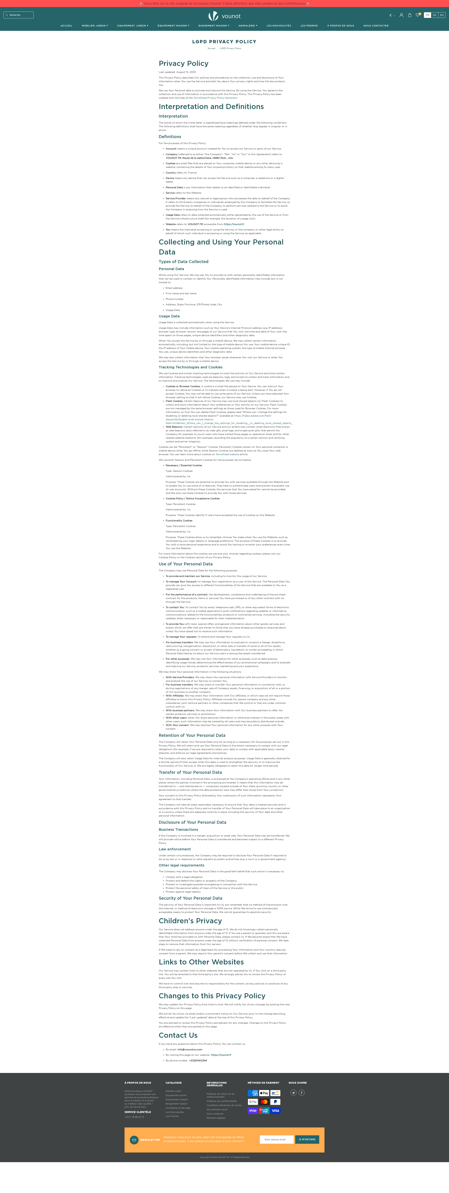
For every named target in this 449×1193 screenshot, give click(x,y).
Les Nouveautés (279, 25)
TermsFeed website (227, 454)
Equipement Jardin (132, 25)
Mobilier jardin (173, 1091)
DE (434, 15)
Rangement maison (213, 25)
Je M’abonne (307, 1139)
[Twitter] (293, 1093)
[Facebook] (302, 1093)
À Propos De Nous (340, 25)
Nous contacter (215, 1114)
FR (427, 15)
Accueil (66, 25)
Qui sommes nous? (217, 1109)
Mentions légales (216, 1118)
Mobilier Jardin (94, 25)
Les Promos (309, 25)
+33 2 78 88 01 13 (134, 1117)
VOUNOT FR (223, 1157)
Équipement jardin (176, 1095)
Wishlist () (420, 14)
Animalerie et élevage (178, 1108)
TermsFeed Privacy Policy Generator (215, 97)
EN (442, 15)
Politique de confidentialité (222, 1101)
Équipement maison (173, 25)
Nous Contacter (376, 25)
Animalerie (247, 25)
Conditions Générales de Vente (224, 1105)
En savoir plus (138, 1107)
